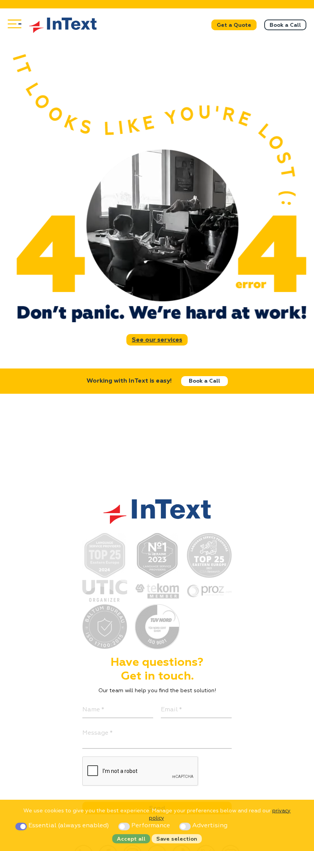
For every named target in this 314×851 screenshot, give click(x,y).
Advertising (209, 826)
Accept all (131, 839)
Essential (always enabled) (69, 826)
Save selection (176, 839)
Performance (151, 826)
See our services (157, 340)
